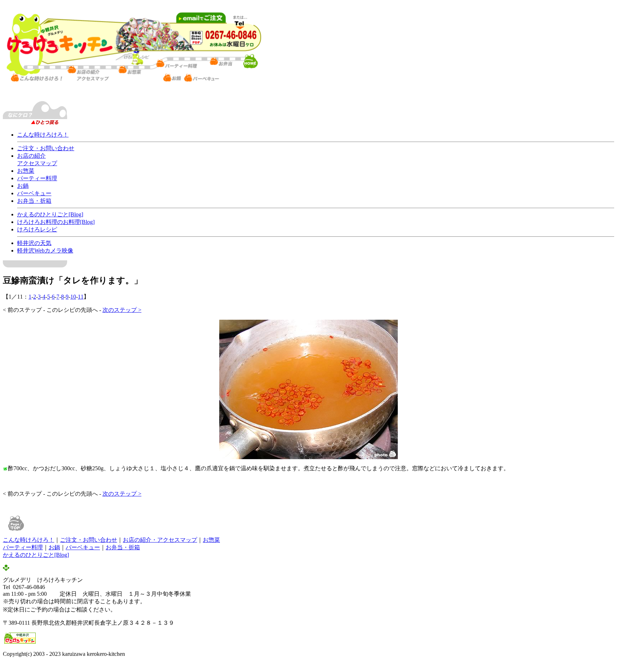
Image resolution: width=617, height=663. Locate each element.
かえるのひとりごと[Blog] (50, 214)
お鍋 (23, 186)
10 (73, 297)
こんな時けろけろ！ (43, 135)
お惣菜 (25, 171)
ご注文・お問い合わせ (45, 148)
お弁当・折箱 (34, 201)
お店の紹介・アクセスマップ (160, 540)
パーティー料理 (37, 178)
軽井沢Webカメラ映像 (45, 250)
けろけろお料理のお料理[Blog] (56, 222)
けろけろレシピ (37, 229)
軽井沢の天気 (34, 243)
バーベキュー (34, 193)
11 (81, 297)
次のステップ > (121, 310)
